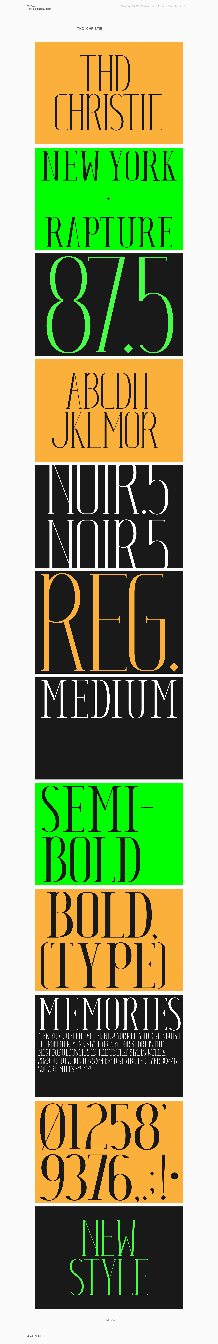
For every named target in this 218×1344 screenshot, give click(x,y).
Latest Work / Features (140, 6)
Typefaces (161, 6)
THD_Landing (125, 6)
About (170, 6)
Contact (178, 6)
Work (153, 6)
